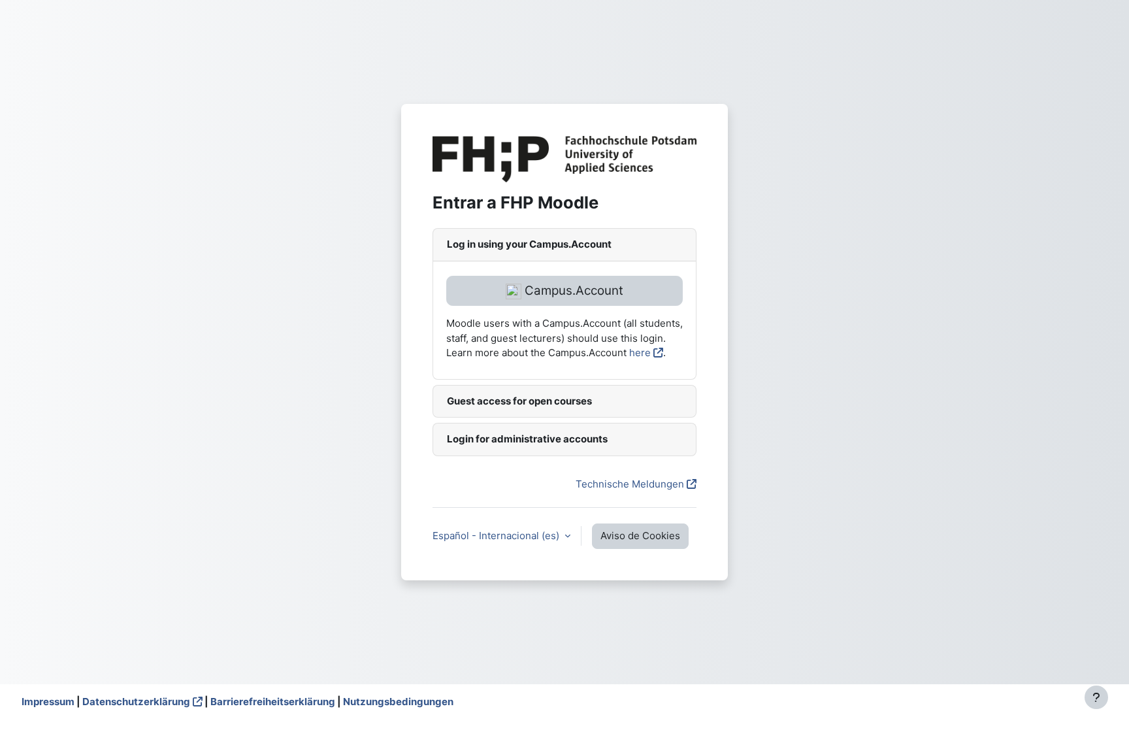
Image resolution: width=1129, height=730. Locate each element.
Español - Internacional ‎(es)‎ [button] (497, 535)
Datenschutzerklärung (136, 701)
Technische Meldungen (630, 484)
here (640, 352)
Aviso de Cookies (640, 535)
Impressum (48, 701)
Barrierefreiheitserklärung (272, 701)
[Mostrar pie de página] (1096, 697)
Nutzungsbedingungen (398, 701)
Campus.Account (572, 290)
